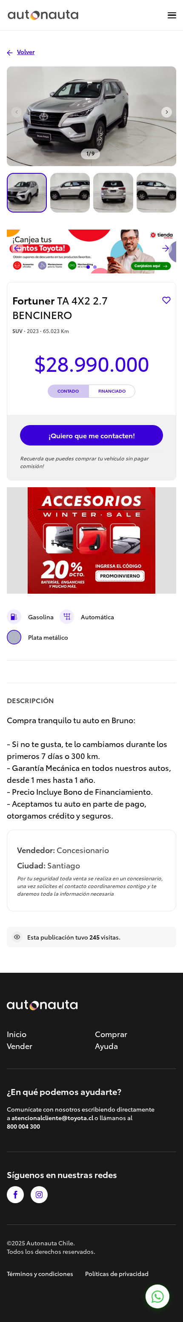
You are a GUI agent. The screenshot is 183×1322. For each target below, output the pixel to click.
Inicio (16, 1033)
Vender (19, 1045)
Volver (25, 51)
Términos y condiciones (40, 1273)
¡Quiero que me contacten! (92, 435)
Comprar (111, 1033)
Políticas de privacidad (117, 1273)
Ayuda (106, 1045)
